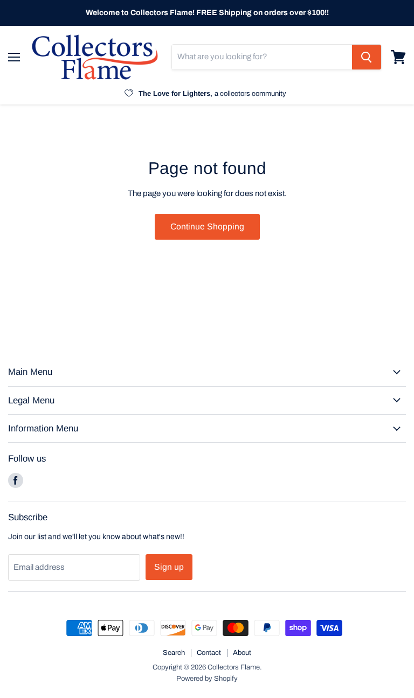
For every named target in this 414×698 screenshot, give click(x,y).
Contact (209, 653)
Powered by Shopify (207, 678)
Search (174, 653)
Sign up (169, 566)
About (242, 653)
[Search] (366, 57)
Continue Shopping (207, 226)
